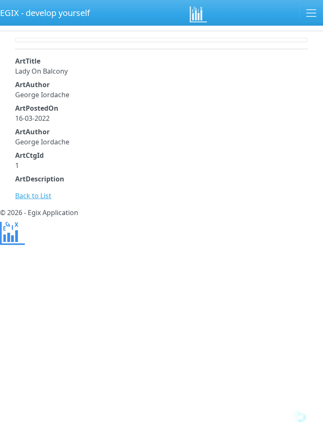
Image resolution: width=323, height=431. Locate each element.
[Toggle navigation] (311, 13)
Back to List (33, 195)
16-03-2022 (32, 118)
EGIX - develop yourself (45, 13)
